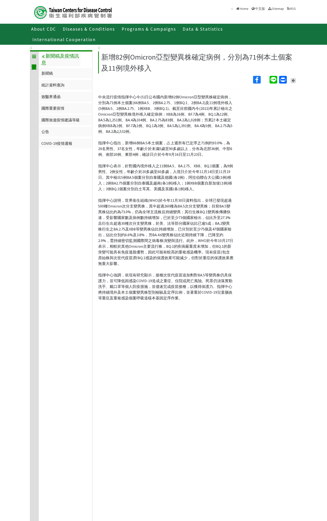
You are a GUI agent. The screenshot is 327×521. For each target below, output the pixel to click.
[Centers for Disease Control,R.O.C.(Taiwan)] (73, 12)
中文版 (260, 8)
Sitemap (278, 8)
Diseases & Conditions (89, 29)
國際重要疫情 (52, 108)
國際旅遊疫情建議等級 (60, 120)
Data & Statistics (203, 29)
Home (244, 8)
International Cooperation (64, 39)
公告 (45, 131)
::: (31, 47)
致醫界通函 (51, 96)
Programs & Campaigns (149, 29)
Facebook (261, 80)
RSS (293, 8)
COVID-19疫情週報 (56, 143)
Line (274, 80)
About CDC (43, 29)
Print (283, 80)
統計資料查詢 (52, 85)
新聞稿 (47, 73)
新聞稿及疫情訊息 (60, 59)
